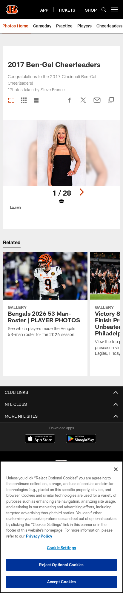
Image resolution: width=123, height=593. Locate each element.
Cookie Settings (61, 547)
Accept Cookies (61, 581)
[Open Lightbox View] (61, 168)
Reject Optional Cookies (61, 564)
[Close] (115, 469)
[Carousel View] (11, 101)
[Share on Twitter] (83, 103)
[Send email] (97, 103)
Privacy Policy (39, 536)
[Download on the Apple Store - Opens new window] (40, 439)
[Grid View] (23, 101)
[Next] (81, 192)
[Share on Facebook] (69, 103)
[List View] (36, 101)
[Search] (104, 10)
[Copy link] (110, 101)
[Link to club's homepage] (12, 7)
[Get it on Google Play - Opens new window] (81, 441)
